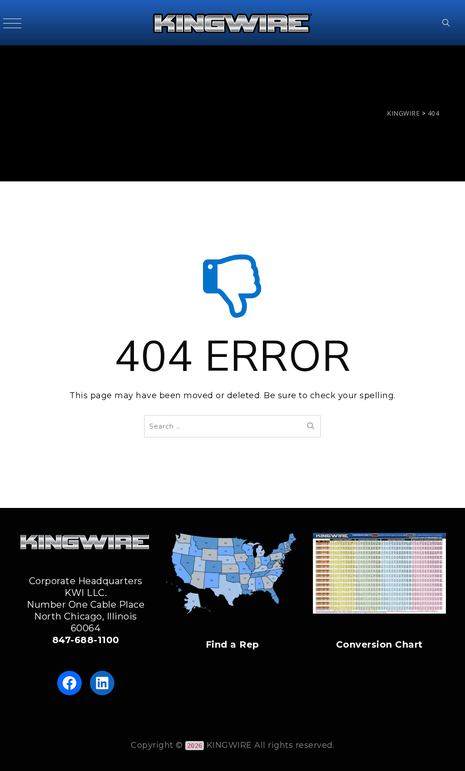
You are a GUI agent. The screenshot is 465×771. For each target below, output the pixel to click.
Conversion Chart (379, 644)
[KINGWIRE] (232, 22)
